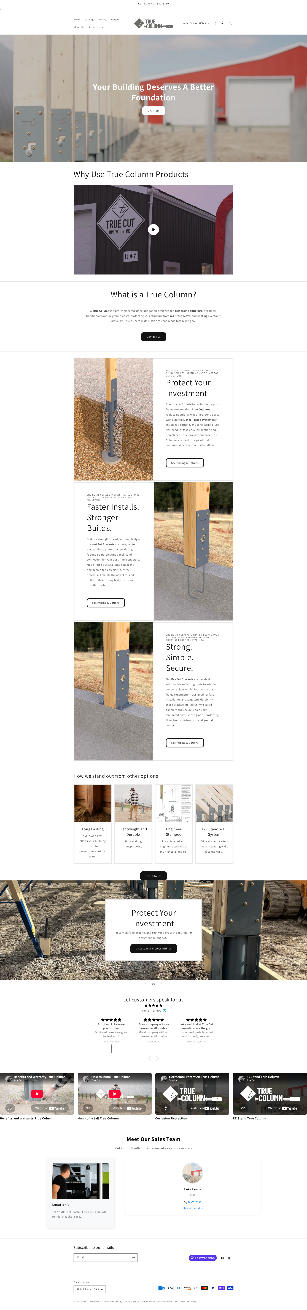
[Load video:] (153, 229)
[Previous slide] (146, 984)
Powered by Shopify (113, 1302)
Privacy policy (132, 1301)
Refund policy (148, 1301)
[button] (95, 27)
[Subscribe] (133, 1257)
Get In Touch (153, 876)
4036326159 (194, 1202)
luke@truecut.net (194, 1208)
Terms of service (188, 1301)
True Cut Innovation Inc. (92, 1302)
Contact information (167, 1301)
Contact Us (154, 336)
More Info (154, 110)
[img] (153, 1005)
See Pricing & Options (185, 463)
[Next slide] (161, 984)
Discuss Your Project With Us (153, 948)
